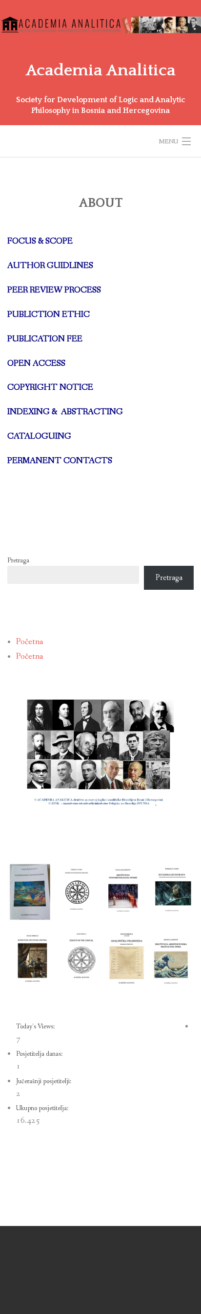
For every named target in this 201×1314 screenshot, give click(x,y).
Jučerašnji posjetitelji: (44, 1081)
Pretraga (18, 560)
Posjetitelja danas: (40, 1053)
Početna (29, 641)
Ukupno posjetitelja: (43, 1108)
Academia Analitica (100, 70)
